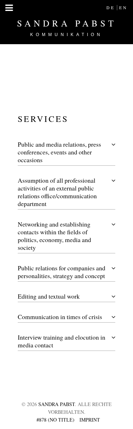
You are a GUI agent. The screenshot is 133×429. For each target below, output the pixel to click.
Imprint (89, 419)
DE (110, 7)
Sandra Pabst (66, 27)
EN (123, 7)
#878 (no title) (55, 419)
